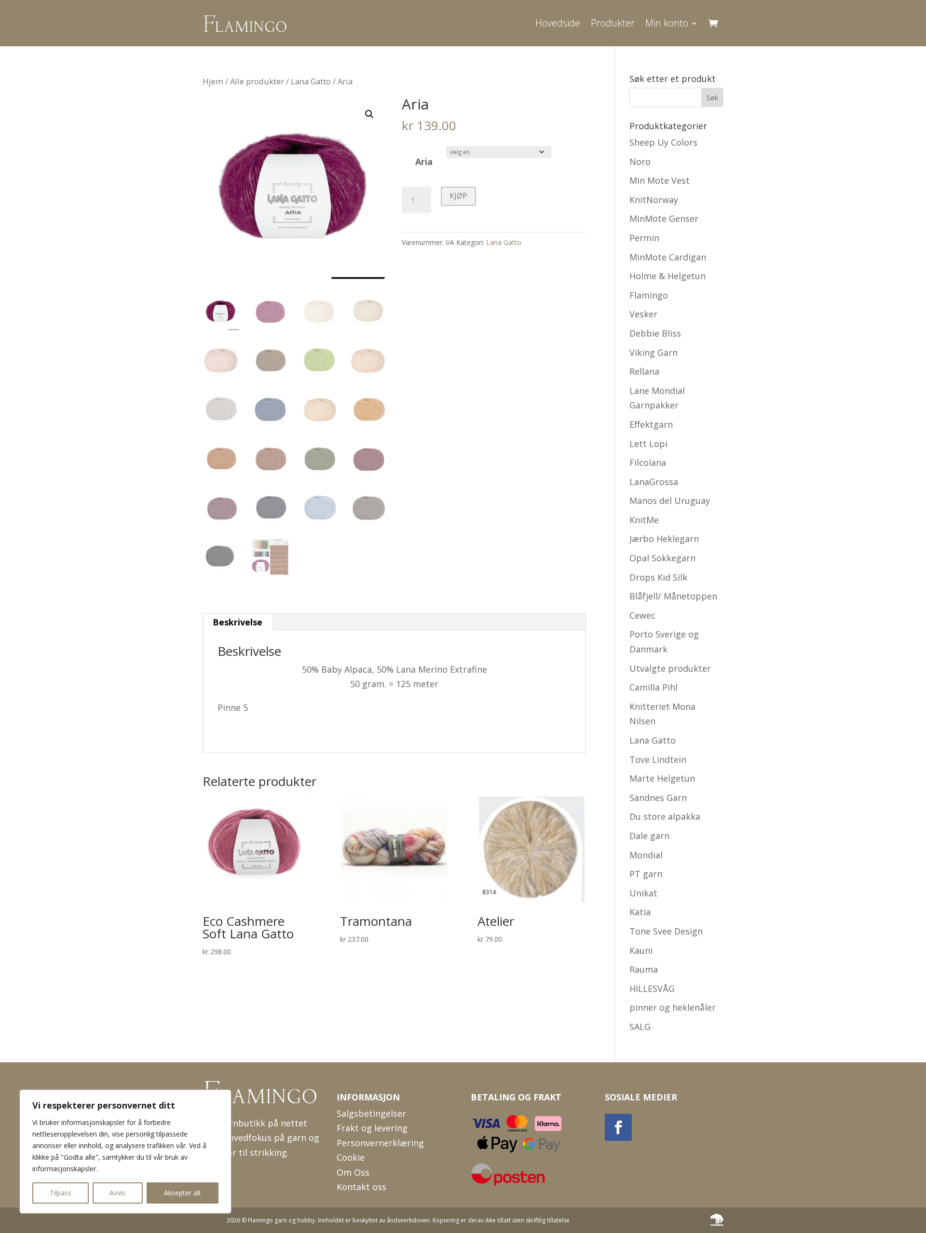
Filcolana (647, 462)
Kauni (641, 950)
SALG (640, 1026)
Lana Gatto (311, 81)
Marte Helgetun (662, 778)
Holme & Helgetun (667, 276)
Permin (644, 238)
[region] (125, 1151)
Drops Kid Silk (658, 577)
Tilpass (60, 1192)
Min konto (666, 22)
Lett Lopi (648, 443)
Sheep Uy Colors (663, 142)
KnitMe (644, 520)
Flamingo (648, 295)
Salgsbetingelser (371, 1113)
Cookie (351, 1157)
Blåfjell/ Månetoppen (673, 596)
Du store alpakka (664, 816)
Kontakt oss (361, 1186)
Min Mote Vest (659, 180)
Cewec (642, 615)
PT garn (645, 874)
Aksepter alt (182, 1192)
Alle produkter (257, 81)
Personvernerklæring (380, 1143)
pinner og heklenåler (672, 1007)
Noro (640, 161)
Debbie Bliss (655, 333)
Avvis (117, 1192)
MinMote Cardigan (667, 257)
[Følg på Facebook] (618, 1127)
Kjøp (458, 195)
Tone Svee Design (666, 931)
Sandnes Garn (658, 797)
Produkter (613, 22)
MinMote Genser (663, 218)
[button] (369, 114)
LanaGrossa (653, 482)
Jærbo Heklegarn (664, 538)
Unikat (643, 893)
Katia (640, 912)
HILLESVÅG (652, 988)
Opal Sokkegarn (662, 558)
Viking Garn (653, 352)
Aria (424, 161)
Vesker (643, 314)
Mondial (646, 855)
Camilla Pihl (653, 687)
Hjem (213, 81)
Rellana (644, 371)
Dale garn (649, 835)
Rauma (643, 969)
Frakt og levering (372, 1128)
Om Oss (353, 1172)
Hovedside (557, 22)
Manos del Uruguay (669, 500)
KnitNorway (653, 199)
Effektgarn (651, 424)
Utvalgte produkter (670, 668)
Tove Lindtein (657, 759)
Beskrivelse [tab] (237, 622)
